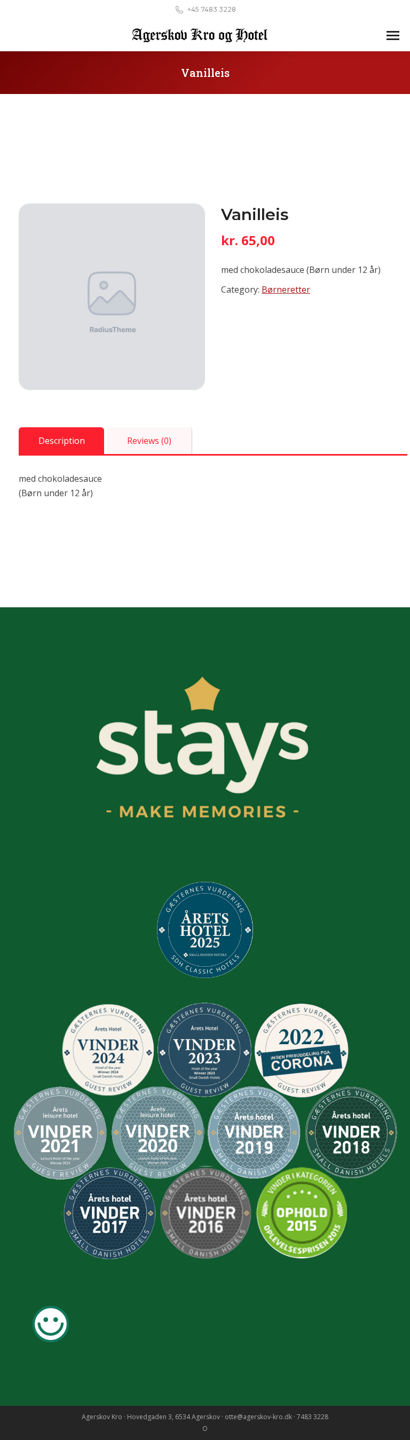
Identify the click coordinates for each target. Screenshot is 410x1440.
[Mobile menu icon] (393, 35)
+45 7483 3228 (211, 9)
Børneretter (286, 289)
